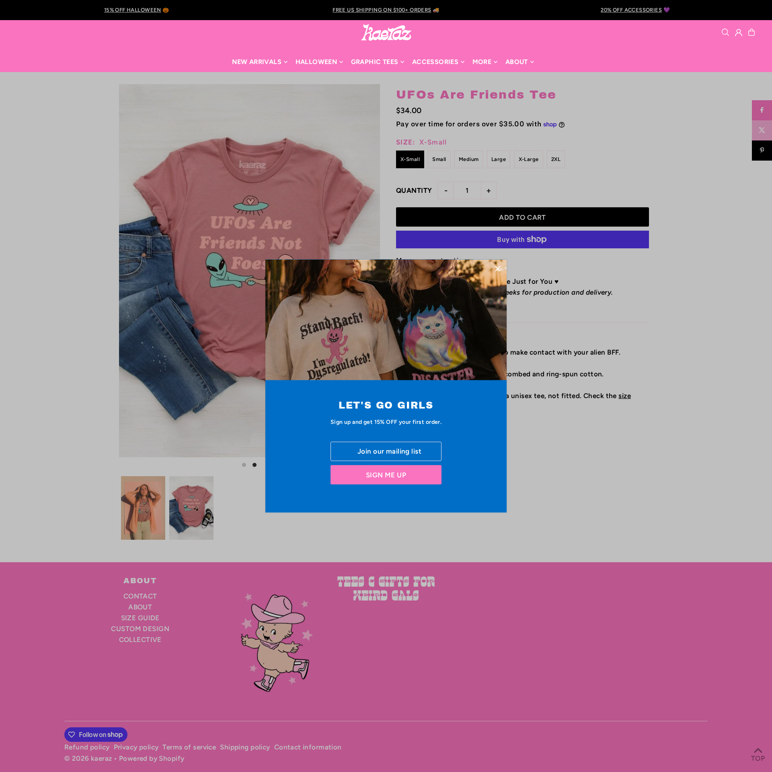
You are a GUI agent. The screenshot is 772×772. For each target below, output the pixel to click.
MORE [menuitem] (482, 62)
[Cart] (751, 32)
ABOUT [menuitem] (516, 62)
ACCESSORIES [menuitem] (435, 62)
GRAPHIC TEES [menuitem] (374, 62)
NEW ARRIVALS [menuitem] (256, 62)
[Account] (738, 32)
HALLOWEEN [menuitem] (316, 62)
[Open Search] (725, 32)
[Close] (498, 268)
